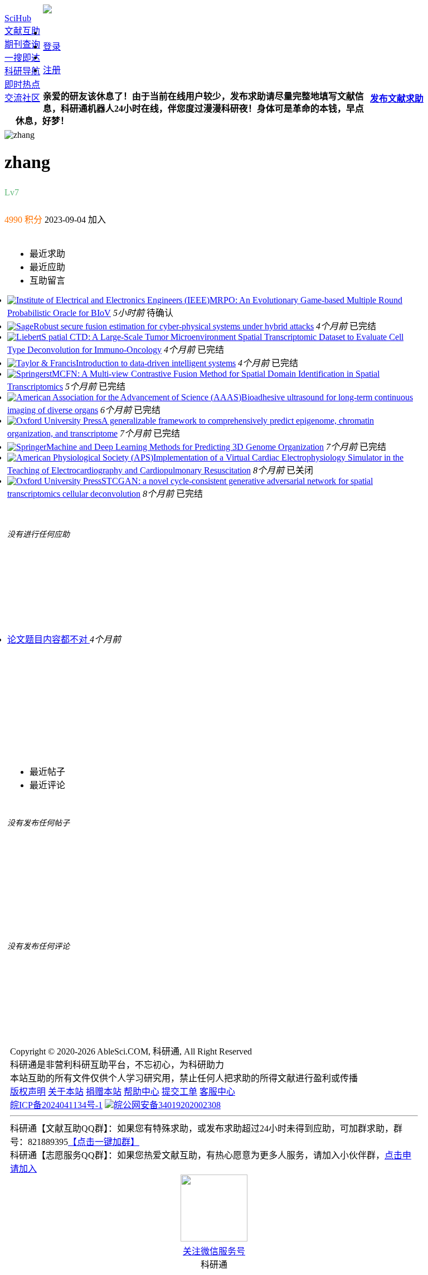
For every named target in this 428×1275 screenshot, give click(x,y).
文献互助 (22, 31)
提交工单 (179, 1091)
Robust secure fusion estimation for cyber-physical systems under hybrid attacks (173, 326)
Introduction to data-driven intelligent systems (156, 363)
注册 (52, 70)
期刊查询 (22, 44)
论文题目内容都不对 (48, 639)
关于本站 (66, 1091)
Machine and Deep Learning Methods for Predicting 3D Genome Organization (185, 447)
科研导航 (22, 71)
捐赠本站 (103, 1091)
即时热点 (22, 84)
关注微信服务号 (214, 1251)
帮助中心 (141, 1091)
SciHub (17, 18)
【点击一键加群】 (103, 1142)
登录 (52, 46)
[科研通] (47, 10)
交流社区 (22, 98)
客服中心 (217, 1091)
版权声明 (28, 1091)
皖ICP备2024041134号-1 (56, 1105)
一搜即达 (22, 58)
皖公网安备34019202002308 (167, 1105)
